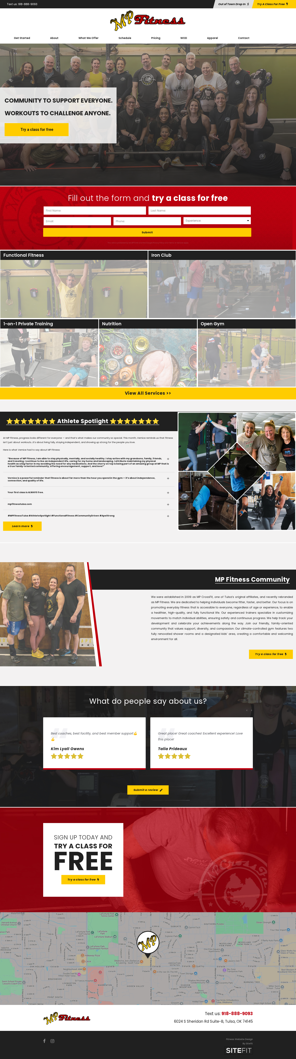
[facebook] (44, 1041)
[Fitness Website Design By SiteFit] (238, 1050)
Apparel (212, 38)
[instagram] (52, 1041)
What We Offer (88, 38)
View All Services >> (148, 393)
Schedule (125, 38)
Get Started (22, 38)
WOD (183, 38)
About (54, 38)
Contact (243, 38)
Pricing (155, 38)
